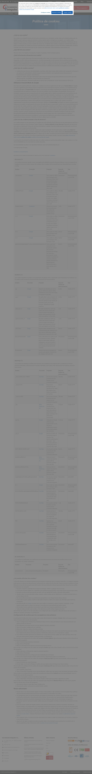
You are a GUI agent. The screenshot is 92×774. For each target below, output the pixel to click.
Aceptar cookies (68, 12)
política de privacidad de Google (26, 9)
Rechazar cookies (56, 12)
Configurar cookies (45, 12)
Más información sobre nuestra (57, 8)
